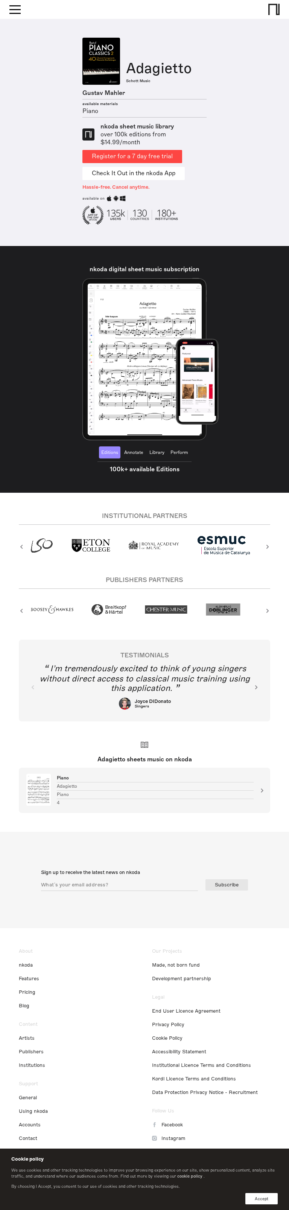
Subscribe (227, 885)
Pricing (27, 992)
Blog (24, 1006)
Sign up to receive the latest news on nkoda (90, 872)
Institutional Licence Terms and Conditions (201, 1065)
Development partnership (181, 979)
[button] (21, 546)
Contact (28, 1138)
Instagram (173, 1138)
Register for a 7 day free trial (132, 156)
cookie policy (189, 1176)
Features (29, 979)
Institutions (32, 1065)
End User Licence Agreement (186, 1011)
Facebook (172, 1125)
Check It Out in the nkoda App (133, 173)
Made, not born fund (176, 965)
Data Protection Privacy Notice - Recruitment (205, 1092)
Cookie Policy (167, 1038)
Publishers (31, 1052)
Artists (27, 1038)
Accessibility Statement (179, 1052)
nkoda (26, 965)
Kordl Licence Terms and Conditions (194, 1079)
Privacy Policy (168, 1025)
